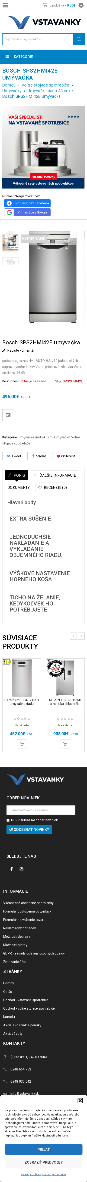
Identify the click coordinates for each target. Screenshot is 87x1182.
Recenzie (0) (55, 487)
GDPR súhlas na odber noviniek (34, 820)
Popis (19, 475)
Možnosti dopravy (16, 936)
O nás (7, 991)
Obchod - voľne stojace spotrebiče (29, 1008)
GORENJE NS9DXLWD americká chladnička (65, 702)
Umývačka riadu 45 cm (48, 90)
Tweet (16, 456)
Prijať (44, 1149)
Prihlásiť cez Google (33, 212)
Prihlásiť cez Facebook (33, 203)
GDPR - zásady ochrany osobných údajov (34, 953)
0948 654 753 (20, 1069)
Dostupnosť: (10, 381)
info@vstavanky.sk (24, 1093)
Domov (9, 85)
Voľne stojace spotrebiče (45, 85)
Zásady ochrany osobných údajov (43, 1174)
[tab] (16, 475)
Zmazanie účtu (14, 962)
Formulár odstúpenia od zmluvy (27, 911)
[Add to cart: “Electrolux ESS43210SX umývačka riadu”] (21, 744)
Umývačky (12, 90)
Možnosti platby (15, 945)
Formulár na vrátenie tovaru (24, 920)
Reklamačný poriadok (19, 928)
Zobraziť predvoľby (44, 1162)
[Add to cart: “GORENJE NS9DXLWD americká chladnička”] (65, 744)
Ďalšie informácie (57, 475)
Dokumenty (18, 487)
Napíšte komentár (21, 350)
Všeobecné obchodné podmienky (28, 903)
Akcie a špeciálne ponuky (22, 1025)
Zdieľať (40, 456)
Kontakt (9, 1017)
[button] (80, 1100)
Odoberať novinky (31, 829)
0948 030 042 (20, 1081)
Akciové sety (13, 1033)
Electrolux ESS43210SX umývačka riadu (21, 702)
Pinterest (68, 456)
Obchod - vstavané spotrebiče (25, 1000)
